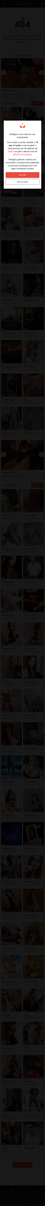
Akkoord (22, 175)
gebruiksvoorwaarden (22, 154)
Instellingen (22, 182)
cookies (11, 151)
